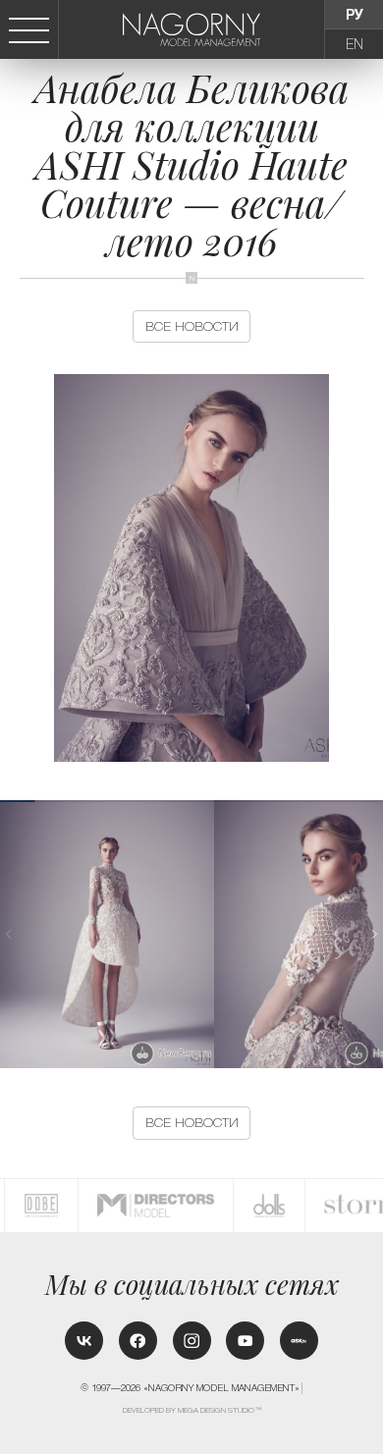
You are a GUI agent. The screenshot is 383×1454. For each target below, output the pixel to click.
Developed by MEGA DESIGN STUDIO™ (192, 1410)
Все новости (192, 326)
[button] (374, 935)
